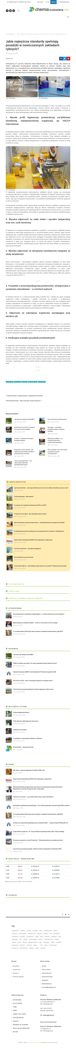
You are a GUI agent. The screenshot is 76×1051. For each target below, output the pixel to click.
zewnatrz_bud (31, 933)
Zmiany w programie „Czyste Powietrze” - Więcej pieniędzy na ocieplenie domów (38, 840)
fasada (25, 939)
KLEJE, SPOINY (17, 1003)
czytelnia (22, 930)
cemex (37, 948)
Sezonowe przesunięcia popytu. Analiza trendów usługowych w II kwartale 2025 (37, 849)
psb (42, 945)
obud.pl (44, 966)
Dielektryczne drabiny (20, 729)
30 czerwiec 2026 (55, 456)
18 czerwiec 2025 (20, 634)
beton (19, 942)
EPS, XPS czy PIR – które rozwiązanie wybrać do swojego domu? (33, 680)
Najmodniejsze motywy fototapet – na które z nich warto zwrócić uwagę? (35, 622)
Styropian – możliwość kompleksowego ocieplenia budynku (56, 429)
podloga (45, 933)
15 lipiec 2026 (20, 456)
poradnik (22, 936)
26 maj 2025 (18, 773)
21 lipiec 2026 (54, 445)
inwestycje (54, 936)
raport (46, 945)
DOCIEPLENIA (17, 1000)
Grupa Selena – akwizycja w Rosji (23, 747)
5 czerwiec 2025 (21, 534)
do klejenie (46, 942)
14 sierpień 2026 (20, 674)
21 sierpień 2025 (21, 508)
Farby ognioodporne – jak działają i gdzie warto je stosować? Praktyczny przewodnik (40, 566)
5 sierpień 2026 (20, 432)
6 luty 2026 (19, 490)
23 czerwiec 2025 (21, 516)
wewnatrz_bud (48, 930)
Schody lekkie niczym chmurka (23, 557)
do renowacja (53, 945)
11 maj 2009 (18, 749)
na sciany (14, 933)
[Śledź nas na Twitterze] (10, 10)
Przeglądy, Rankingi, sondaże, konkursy (25, 598)
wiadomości (15, 930)
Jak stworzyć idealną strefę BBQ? (24, 419)
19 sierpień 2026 (21, 422)
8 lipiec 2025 (18, 851)
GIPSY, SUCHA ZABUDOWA (21, 1028)
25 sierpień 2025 (21, 560)
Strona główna (10, 34)
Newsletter (40, 2)
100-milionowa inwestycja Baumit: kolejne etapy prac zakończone (33, 689)
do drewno (15, 948)
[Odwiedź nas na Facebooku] (7, 10)
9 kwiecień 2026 (19, 825)
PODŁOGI (15, 1021)
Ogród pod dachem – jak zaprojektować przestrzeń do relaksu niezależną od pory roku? (41, 488)
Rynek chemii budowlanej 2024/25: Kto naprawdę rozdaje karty (33, 540)
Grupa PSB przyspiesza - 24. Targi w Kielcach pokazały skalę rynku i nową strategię (38, 831)
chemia (55, 930)
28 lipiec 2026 (20, 443)
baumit (40, 939)
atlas (41, 936)
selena (52, 942)
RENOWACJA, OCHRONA (20, 1025)
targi (59, 936)
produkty (35, 930)
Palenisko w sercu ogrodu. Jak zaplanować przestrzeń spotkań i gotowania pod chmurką (24, 451)
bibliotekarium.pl (47, 984)
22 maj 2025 (18, 616)
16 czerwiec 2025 (20, 799)
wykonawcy (15, 936)
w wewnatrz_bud (48, 939)
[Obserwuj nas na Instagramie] (13, 10)
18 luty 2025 (19, 551)
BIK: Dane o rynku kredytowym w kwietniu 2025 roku (29, 770)
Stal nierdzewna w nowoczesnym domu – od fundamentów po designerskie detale (39, 522)
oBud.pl (53, 2)
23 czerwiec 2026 (21, 467)
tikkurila (25, 942)
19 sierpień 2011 (20, 741)
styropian (22, 945)
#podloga (17, 381)
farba (40, 930)
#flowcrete (41, 381)
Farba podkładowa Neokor (21, 712)
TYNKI (15, 1007)
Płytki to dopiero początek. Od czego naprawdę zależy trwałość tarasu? (35, 663)
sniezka (57, 939)
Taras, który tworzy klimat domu (57, 419)
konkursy (46, 936)
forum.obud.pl (46, 969)
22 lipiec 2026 (19, 808)
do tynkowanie (23, 948)
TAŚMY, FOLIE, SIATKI (19, 1014)
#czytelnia (9, 381)
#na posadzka (32, 381)
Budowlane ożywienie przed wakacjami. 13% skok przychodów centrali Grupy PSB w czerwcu (41, 805)
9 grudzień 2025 (20, 525)
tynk (20, 939)
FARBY (15, 1010)
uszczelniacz (29, 936)
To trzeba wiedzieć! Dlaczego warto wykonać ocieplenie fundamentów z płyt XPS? (38, 631)
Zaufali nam (13, 591)
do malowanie (22, 933)
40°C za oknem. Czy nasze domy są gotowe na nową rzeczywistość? (57, 451)
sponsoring (15, 945)
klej (50, 933)
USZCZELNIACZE (18, 1017)
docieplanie (56, 933)
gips (40, 942)
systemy (31, 948)
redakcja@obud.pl (64, 2)
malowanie (15, 939)
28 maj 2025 (18, 625)
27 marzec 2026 (21, 568)
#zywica (24, 381)
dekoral (14, 942)
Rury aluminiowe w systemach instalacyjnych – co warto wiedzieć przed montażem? (39, 614)
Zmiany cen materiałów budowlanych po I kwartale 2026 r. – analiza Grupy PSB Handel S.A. (40, 823)
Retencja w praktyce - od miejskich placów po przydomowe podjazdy (55, 440)
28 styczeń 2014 (20, 732)
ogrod (35, 945)
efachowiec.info (47, 973)
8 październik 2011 (20, 723)
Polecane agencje (16, 584)
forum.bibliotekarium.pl (49, 987)
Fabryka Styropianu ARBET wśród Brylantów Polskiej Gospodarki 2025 (34, 672)
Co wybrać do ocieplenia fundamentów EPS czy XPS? (30, 505)
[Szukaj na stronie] (18, 11)
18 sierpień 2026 (20, 666)
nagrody (39, 933)
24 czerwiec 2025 (21, 542)
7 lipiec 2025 (18, 791)
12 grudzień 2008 (20, 715)
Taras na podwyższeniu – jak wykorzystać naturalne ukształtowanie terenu (23, 462)
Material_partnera (33, 942)
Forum (47, 2)
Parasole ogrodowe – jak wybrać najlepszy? (27, 548)
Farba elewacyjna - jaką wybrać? (24, 496)
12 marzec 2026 (20, 834)
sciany (37, 936)
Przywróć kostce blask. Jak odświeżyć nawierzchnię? (30, 514)
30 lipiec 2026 (54, 434)
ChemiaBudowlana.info (34, 1042)
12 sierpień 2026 (54, 422)
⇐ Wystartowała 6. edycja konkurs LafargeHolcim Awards (24, 396)
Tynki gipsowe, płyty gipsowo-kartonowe (25, 721)
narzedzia (29, 945)
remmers (42, 948)
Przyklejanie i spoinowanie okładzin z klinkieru (27, 738)
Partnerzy (16, 973)
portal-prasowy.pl (47, 976)
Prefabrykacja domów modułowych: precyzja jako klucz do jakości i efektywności (39, 531)
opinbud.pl (45, 980)
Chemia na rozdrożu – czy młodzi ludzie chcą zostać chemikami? (33, 797)
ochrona (29, 930)
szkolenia (58, 942)
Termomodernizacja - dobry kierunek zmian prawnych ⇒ (24, 401)
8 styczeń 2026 (20, 499)
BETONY (15, 1032)
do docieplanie (33, 939)
